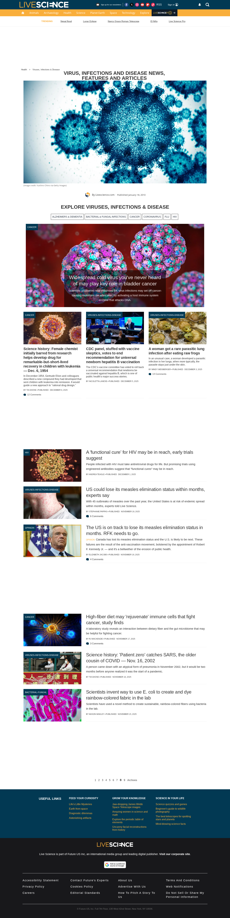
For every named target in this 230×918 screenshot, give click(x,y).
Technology (128, 13)
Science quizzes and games (171, 804)
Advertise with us (132, 886)
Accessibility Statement (41, 880)
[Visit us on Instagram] (137, 5)
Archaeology (51, 13)
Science (80, 13)
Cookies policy (81, 886)
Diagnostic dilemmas (80, 813)
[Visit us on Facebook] (126, 5)
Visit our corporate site (174, 854)
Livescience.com (105, 195)
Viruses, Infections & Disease (46, 69)
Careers (29, 892)
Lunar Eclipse (90, 21)
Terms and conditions (183, 880)
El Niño (154, 21)
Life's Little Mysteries (80, 804)
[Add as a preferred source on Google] (115, 864)
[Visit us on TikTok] (153, 5)
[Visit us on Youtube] (142, 5)
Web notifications (179, 886)
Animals (34, 13)
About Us (125, 880)
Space (113, 13)
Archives (132, 780)
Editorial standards (85, 892)
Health (67, 13)
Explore (144, 13)
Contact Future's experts (89, 880)
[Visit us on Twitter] (132, 5)
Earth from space (78, 808)
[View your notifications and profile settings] (200, 5)
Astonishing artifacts (80, 818)
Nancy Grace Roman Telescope (123, 21)
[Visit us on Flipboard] (148, 5)
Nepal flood (66, 21)
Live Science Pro (177, 21)
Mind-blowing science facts (171, 824)
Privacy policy (33, 886)
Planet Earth (97, 13)
